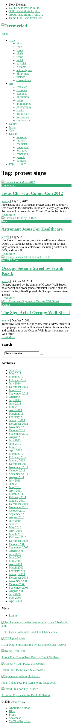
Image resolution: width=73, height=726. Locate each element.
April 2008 (15, 601)
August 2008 (16, 591)
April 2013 (15, 410)
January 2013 (17, 420)
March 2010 (16, 534)
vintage (20, 76)
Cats (11, 130)
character (21, 143)
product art (22, 113)
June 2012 (15, 443)
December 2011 (18, 463)
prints (19, 100)
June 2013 (15, 403)
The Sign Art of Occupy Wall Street (35, 312)
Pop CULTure (17, 163)
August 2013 (16, 396)
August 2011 (16, 477)
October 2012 (17, 430)
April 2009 (15, 564)
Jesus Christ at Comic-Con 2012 (32, 193)
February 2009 (17, 570)
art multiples (23, 103)
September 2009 (18, 547)
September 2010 (18, 514)
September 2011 (18, 473)
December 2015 (18, 386)
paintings (21, 93)
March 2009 (16, 567)
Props (12, 714)
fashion (20, 140)
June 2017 (15, 370)
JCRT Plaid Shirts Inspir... (24, 11)
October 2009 (17, 544)
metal (19, 60)
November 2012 (18, 427)
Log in (13, 615)
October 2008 (17, 584)
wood (19, 56)
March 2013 (16, 413)
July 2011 (14, 480)
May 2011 (15, 487)
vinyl (19, 43)
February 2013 (17, 416)
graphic (20, 157)
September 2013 (18, 393)
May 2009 (15, 560)
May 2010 (15, 527)
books (20, 110)
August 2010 (16, 517)
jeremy (5, 201)
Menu (4, 33)
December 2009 (18, 540)
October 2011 (17, 470)
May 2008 (15, 597)
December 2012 (18, 423)
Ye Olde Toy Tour (20, 721)
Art (11, 83)
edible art (21, 86)
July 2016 (15, 383)
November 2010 (18, 507)
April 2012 (15, 450)
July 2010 (15, 520)
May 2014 (15, 390)
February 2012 (17, 457)
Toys (12, 40)
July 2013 (15, 400)
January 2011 (17, 500)
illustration (22, 97)
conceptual (22, 153)
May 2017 (15, 373)
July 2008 (15, 594)
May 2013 (15, 406)
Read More (8, 214)
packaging (22, 147)
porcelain (21, 63)
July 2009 (15, 554)
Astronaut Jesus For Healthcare (32, 229)
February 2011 (17, 497)
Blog (12, 711)
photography (23, 107)
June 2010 (15, 524)
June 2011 (15, 483)
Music (12, 127)
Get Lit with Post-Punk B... (25, 7)
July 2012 (15, 440)
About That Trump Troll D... (26, 14)
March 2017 (16, 376)
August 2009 (16, 550)
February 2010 (17, 537)
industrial (21, 137)
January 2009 (17, 574)
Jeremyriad (17, 701)
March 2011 (16, 493)
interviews (22, 117)
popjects (21, 160)
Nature (13, 123)
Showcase (15, 717)
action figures (24, 70)
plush (19, 53)
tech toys (21, 150)
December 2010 (18, 504)
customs (21, 66)
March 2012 (16, 453)
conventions (23, 80)
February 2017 (17, 380)
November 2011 (18, 467)
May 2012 (15, 447)
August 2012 (16, 437)
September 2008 (18, 587)
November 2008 (18, 580)
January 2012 (17, 460)
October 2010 (17, 510)
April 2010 (15, 530)
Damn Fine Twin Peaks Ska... (26, 18)
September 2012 (18, 433)
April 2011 (15, 490)
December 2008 (18, 577)
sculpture (21, 90)
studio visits (23, 120)
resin (19, 46)
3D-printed (22, 73)
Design (13, 133)
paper (19, 50)
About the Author (19, 707)
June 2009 (15, 557)
